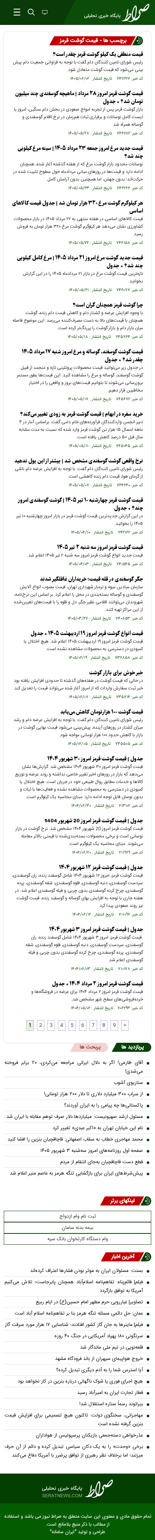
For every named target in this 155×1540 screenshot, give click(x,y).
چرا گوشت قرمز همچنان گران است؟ (108, 305)
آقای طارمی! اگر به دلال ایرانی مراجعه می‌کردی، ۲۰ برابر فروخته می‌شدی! (74, 1067)
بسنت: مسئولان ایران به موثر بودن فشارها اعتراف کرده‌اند (86, 1271)
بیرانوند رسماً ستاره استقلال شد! (111, 1404)
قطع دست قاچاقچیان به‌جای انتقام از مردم (101, 1162)
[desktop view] (44, 13)
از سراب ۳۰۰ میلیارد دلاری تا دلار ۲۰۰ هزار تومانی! (93, 1094)
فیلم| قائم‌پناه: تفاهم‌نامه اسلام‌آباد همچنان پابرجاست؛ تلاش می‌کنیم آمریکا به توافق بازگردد (74, 1286)
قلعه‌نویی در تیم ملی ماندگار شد (111, 1347)
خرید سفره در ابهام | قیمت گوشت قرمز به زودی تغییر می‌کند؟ (81, 414)
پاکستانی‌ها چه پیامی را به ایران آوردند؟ (103, 1105)
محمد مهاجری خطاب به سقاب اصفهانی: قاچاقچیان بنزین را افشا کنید (75, 1139)
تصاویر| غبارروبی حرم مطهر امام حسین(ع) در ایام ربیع (89, 1302)
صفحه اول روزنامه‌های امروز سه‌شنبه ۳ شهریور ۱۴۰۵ (91, 1151)
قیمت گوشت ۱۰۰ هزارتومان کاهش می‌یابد (101, 712)
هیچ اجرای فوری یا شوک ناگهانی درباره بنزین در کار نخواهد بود (80, 1381)
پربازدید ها (133, 1047)
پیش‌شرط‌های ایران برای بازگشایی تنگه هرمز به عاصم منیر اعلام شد (76, 1173)
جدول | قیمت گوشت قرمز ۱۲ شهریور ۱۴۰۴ (101, 868)
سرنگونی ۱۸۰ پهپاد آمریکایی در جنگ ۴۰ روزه (99, 1336)
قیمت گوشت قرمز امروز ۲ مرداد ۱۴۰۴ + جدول (97, 984)
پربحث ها (90, 1047)
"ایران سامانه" (63, 1532)
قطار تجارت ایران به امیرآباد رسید (110, 1393)
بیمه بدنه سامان (77, 1228)
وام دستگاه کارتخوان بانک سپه (77, 1239)
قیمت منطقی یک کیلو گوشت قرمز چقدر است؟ (98, 55)
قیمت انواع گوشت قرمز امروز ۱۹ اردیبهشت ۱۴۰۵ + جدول (86, 634)
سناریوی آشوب (128, 1083)
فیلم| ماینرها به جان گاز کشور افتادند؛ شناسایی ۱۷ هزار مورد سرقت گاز (74, 1325)
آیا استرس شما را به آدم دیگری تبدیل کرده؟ (99, 1370)
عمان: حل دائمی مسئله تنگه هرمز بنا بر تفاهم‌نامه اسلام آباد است (79, 1313)
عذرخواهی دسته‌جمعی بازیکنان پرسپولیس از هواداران (89, 1435)
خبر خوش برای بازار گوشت (116, 673)
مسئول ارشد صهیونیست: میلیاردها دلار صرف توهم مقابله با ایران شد (74, 1117)
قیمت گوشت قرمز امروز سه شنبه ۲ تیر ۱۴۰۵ (100, 548)
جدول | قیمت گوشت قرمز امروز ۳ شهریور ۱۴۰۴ (96, 930)
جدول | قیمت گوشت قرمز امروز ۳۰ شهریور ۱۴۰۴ (95, 759)
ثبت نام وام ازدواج (77, 1216)
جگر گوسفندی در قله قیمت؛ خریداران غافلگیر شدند (91, 579)
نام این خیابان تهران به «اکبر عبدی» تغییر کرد (98, 1128)
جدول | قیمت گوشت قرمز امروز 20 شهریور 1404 (93, 821)
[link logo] (77, 1489)
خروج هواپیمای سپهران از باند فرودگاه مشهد (99, 1359)
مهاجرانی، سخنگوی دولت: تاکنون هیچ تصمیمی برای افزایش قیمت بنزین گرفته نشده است (74, 1419)
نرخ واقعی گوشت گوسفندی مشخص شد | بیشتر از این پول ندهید (78, 461)
